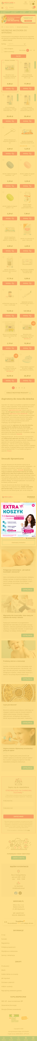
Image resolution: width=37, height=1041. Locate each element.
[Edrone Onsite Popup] (18, 520)
